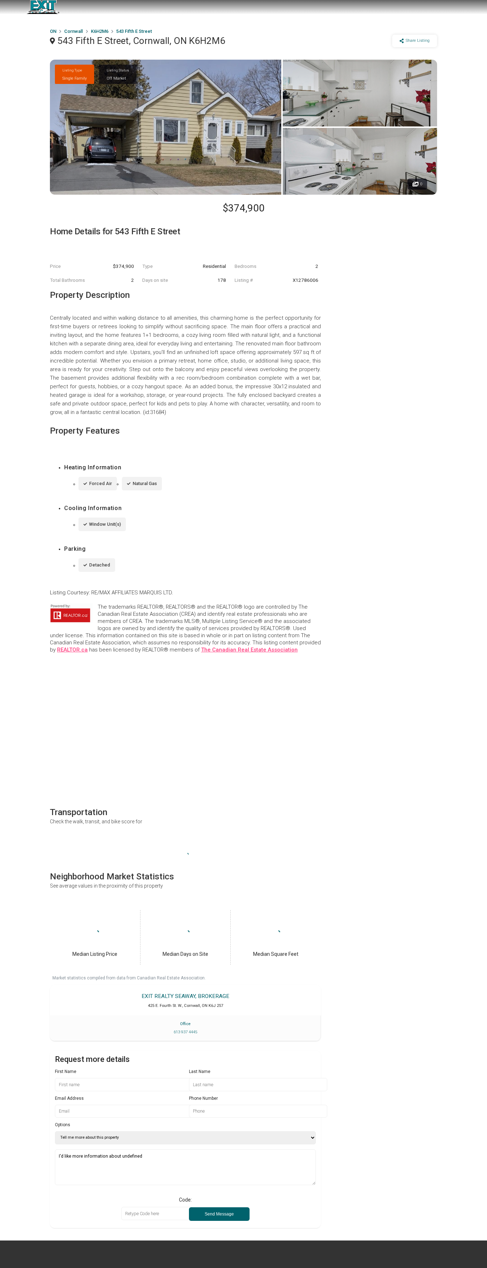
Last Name (199, 1071)
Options (62, 1124)
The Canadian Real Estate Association (249, 650)
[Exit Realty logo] (43, 7)
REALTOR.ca (72, 650)
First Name (65, 1071)
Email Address (69, 1098)
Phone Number (203, 1098)
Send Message (219, 1214)
